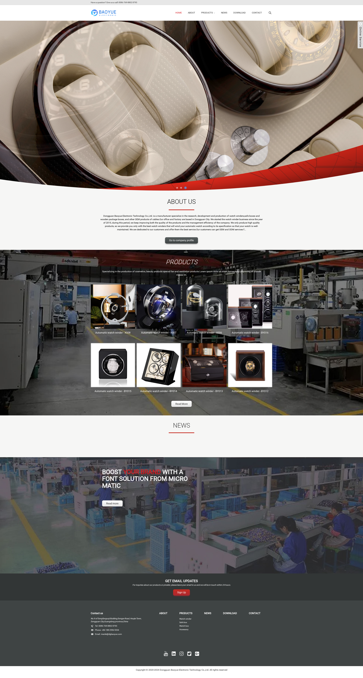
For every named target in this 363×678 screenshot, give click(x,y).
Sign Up (181, 592)
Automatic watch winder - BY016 (250, 332)
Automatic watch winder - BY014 (158, 391)
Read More (181, 403)
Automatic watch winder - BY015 (113, 391)
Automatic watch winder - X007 (158, 332)
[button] (177, 188)
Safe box (183, 622)
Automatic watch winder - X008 (112, 332)
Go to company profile (181, 240)
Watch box (184, 626)
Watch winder (185, 619)
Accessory (183, 629)
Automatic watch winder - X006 (204, 332)
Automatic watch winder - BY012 (250, 391)
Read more (112, 503)
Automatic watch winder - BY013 (204, 391)
